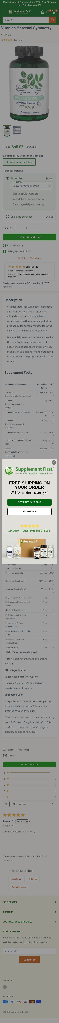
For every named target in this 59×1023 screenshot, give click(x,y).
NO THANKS (29, 511)
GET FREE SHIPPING (29, 502)
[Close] (53, 462)
